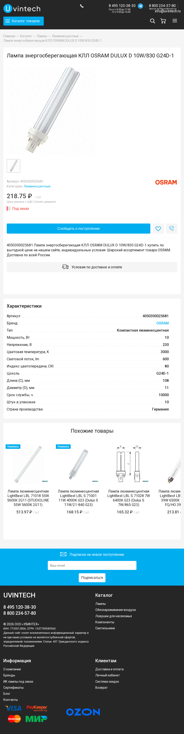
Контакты (10, 699)
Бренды (9, 675)
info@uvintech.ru (168, 11)
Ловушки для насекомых (113, 616)
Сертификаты (13, 687)
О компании (12, 669)
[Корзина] (164, 21)
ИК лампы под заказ (18, 681)
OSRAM (162, 323)
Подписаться (92, 578)
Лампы (100, 604)
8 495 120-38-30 (122, 6)
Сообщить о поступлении (78, 228)
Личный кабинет (107, 675)
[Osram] (166, 182)
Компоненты (104, 622)
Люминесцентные (37, 186)
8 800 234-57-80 (162, 6)
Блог (6, 693)
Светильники (105, 628)
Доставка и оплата (109, 669)
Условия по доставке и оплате (96, 267)
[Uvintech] (38, 8)
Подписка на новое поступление (96, 554)
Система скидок (107, 681)
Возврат (101, 687)
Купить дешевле (45, 201)
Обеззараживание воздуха (115, 610)
